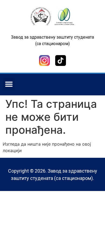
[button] (9, 84)
